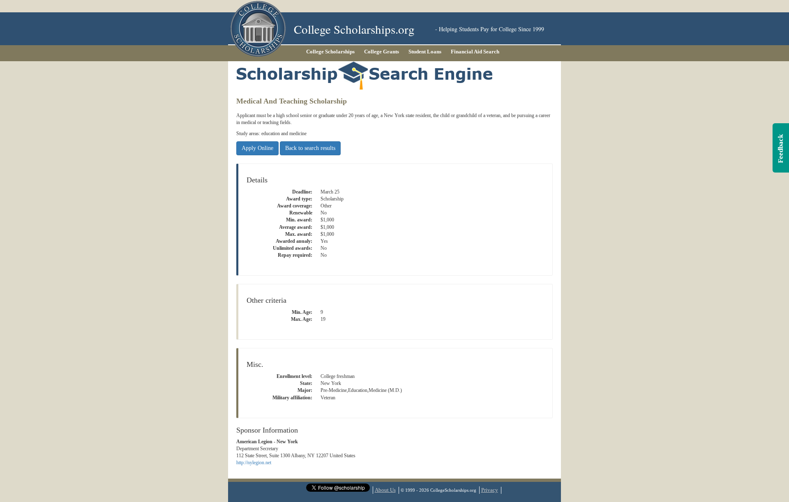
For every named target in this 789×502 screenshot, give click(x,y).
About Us (385, 490)
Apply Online (257, 148)
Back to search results (310, 148)
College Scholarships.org (354, 28)
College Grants (381, 51)
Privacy (489, 490)
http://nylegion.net (253, 462)
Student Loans (424, 51)
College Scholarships (330, 51)
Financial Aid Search (475, 51)
